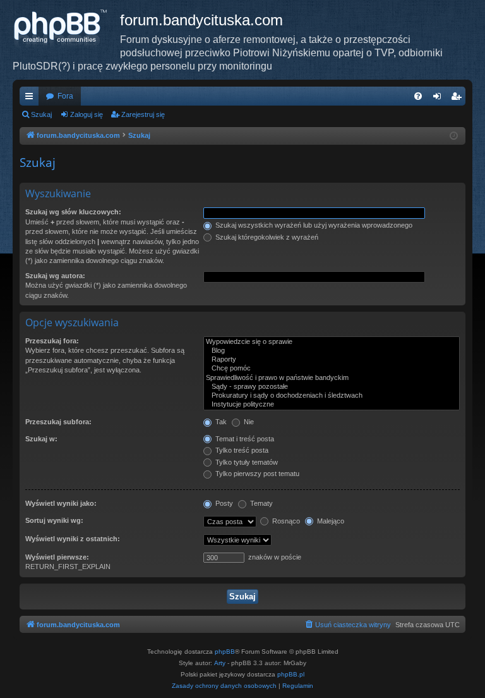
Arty (219, 662)
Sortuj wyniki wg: (54, 520)
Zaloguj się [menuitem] (439, 99)
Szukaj (41, 114)
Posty (223, 503)
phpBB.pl (290, 674)
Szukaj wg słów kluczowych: (73, 212)
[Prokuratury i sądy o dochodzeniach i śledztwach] (331, 395)
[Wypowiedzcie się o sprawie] (331, 342)
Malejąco (329, 521)
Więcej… (32, 99)
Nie (248, 422)
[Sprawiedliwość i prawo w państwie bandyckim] (331, 378)
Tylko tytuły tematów (245, 462)
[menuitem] (418, 96)
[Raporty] (331, 359)
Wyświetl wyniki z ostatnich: (72, 538)
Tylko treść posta (240, 450)
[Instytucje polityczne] (331, 404)
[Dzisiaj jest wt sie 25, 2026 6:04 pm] (454, 136)
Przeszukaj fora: (52, 341)
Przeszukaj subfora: (58, 422)
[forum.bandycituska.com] (66, 28)
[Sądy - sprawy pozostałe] (331, 387)
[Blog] (331, 350)
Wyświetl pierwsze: (57, 557)
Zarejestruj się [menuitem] (458, 99)
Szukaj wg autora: (55, 275)
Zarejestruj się (143, 114)
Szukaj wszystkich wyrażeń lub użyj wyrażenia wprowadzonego (312, 225)
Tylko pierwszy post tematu (256, 473)
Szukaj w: (41, 439)
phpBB (225, 651)
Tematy (260, 503)
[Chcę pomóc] (331, 368)
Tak (220, 422)
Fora (65, 96)
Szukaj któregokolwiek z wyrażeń (265, 237)
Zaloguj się (86, 114)
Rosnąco (285, 521)
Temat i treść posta (243, 439)
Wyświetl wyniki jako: (61, 503)
